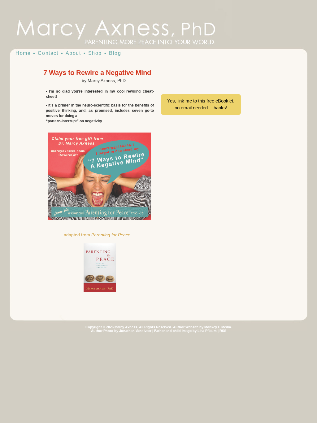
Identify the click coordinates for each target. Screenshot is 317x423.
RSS (222, 331)
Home (23, 53)
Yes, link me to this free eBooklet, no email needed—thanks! (200, 104)
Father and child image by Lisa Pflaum (185, 331)
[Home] (127, 31)
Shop (95, 53)
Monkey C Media (217, 327)
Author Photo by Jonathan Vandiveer (121, 331)
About (73, 53)
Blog (115, 53)
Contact (48, 53)
